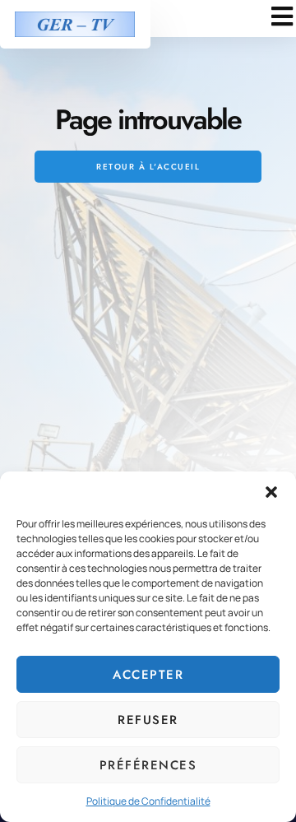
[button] (271, 492)
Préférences (148, 765)
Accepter (148, 675)
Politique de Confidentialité (148, 801)
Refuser (148, 720)
